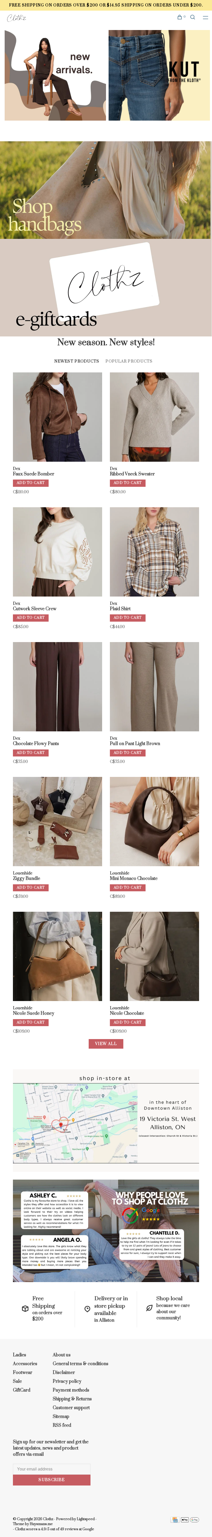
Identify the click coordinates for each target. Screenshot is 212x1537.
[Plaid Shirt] (154, 552)
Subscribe (52, 1479)
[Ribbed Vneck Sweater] (154, 418)
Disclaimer (64, 1373)
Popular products (129, 361)
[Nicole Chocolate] (154, 957)
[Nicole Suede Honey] (57, 957)
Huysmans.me (41, 1524)
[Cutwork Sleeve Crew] (57, 552)
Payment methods (71, 1390)
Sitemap (61, 1417)
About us (62, 1355)
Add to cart (31, 483)
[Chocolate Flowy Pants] (57, 687)
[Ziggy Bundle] (57, 822)
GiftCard (21, 1390)
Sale (17, 1381)
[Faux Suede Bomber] (57, 418)
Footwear (22, 1373)
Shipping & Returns (72, 1399)
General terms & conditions (80, 1364)
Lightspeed (86, 1519)
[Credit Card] (175, 1521)
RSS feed (62, 1425)
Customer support (71, 1408)
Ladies (19, 1355)
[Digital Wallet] (190, 1521)
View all (106, 1043)
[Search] (193, 18)
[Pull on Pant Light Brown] (154, 687)
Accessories (25, 1364)
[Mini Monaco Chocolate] (154, 822)
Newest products (77, 361)
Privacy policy (67, 1381)
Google (88, 1529)
